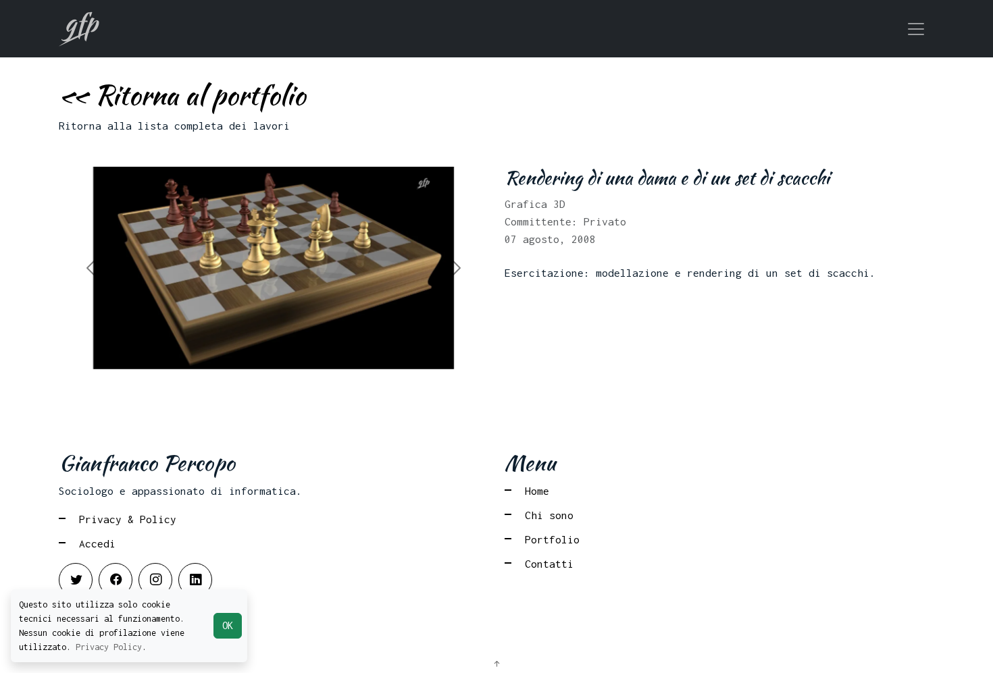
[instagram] (155, 580)
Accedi (97, 543)
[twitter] (76, 580)
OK (227, 625)
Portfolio (552, 539)
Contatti (549, 564)
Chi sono (549, 515)
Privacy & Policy (127, 519)
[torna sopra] (496, 664)
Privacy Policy (109, 647)
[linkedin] (195, 580)
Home (537, 491)
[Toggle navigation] (916, 29)
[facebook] (115, 580)
